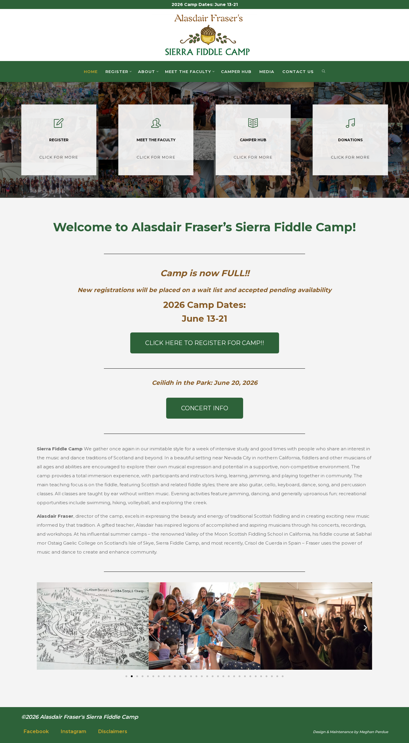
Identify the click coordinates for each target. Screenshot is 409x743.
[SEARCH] (323, 71)
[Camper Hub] (253, 125)
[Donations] (350, 125)
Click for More (58, 156)
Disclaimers (112, 731)
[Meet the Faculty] (156, 125)
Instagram (73, 731)
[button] (43, 627)
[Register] (58, 125)
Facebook (36, 731)
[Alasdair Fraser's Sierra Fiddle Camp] (204, 34)
